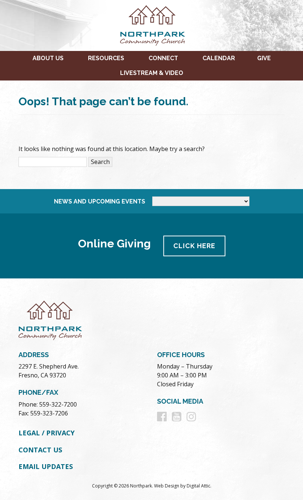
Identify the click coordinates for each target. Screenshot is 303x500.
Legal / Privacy (46, 432)
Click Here (194, 246)
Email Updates (45, 466)
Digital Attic (198, 486)
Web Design (166, 486)
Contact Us (40, 449)
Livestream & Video (151, 72)
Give (264, 58)
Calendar (218, 58)
